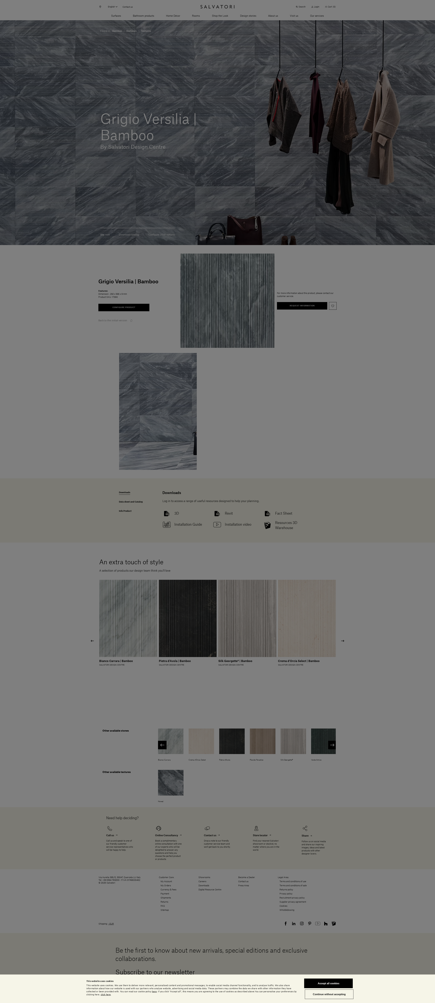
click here (106, 994)
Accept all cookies (328, 983)
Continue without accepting (329, 994)
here (154, 991)
